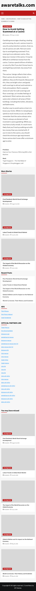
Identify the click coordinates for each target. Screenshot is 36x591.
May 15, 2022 (15, 35)
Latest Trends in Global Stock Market (15, 232)
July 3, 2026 (14, 268)
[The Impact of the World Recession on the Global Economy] (18, 250)
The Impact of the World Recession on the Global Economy (16, 290)
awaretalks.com (18, 5)
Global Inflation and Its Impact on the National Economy (18, 296)
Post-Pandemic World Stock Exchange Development (15, 280)
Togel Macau (5, 327)
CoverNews (28, 585)
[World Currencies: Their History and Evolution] (18, 560)
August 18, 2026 (15, 204)
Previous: (17, 152)
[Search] (33, 13)
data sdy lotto (5, 402)
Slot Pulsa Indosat (7, 314)
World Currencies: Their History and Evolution (18, 300)
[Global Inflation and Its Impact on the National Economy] (18, 526)
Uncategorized (7, 26)
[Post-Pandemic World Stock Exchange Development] (18, 186)
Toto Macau (5, 311)
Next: (14, 160)
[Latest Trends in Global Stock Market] (18, 219)
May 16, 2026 (15, 576)
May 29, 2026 (15, 544)
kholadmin (7, 35)
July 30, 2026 (15, 235)
